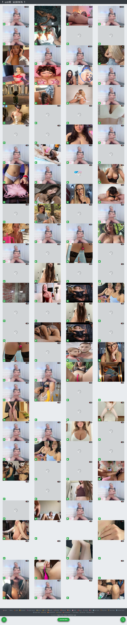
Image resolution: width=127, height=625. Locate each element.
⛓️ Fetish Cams (36, 612)
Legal (75, 615)
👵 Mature (38, 610)
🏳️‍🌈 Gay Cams (104, 610)
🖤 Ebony (10, 610)
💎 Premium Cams (120, 610)
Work (62, 615)
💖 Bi (90, 610)
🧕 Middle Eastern (31, 610)
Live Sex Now (63, 619)
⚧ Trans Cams (111, 610)
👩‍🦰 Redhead (63, 610)
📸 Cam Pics (82, 612)
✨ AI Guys (58, 612)
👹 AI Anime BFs (66, 612)
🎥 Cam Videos (75, 612)
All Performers (70, 615)
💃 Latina (16, 610)
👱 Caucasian (22, 610)
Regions (59, 615)
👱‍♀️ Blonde (50, 610)
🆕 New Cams (96, 610)
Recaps (65, 615)
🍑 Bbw (69, 610)
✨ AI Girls (43, 612)
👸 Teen (44, 610)
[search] (123, 619)
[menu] (4, 619)
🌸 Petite (74, 610)
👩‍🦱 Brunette (56, 610)
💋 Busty (80, 610)
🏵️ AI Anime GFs (51, 612)
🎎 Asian (5, 610)
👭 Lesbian (85, 610)
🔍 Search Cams (90, 612)
